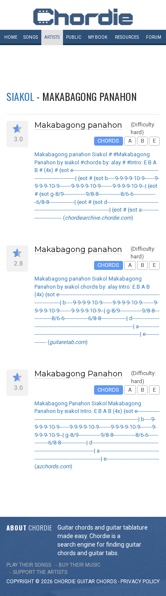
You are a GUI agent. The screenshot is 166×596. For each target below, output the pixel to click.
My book (97, 37)
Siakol (20, 96)
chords (106, 582)
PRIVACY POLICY (140, 582)
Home (10, 37)
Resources (127, 37)
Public (73, 37)
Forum (153, 37)
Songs (30, 37)
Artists (52, 37)
